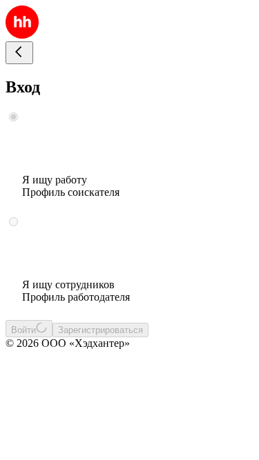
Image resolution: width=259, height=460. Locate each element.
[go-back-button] (19, 52)
